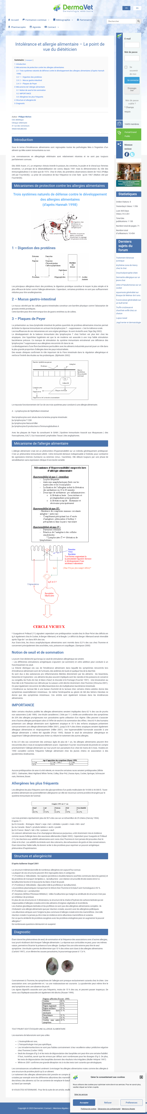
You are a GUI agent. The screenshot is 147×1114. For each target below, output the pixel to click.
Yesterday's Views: (124, 206)
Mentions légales (128, 1109)
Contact (47, 1108)
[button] (141, 1077)
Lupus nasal (121, 318)
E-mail (127, 38)
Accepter (84, 1102)
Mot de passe (130, 52)
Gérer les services (81, 1094)
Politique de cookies (88, 1109)
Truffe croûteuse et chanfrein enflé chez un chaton (126, 310)
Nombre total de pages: (126, 226)
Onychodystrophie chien (127, 273)
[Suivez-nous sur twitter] (132, 154)
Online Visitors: (123, 202)
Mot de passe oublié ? (132, 102)
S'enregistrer (132, 89)
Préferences (131, 1102)
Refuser (108, 1102)
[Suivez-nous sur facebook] (126, 154)
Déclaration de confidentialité (109, 1109)
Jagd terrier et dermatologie (128, 322)
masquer (29, 60)
